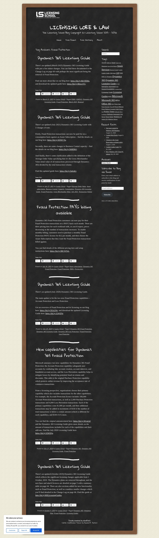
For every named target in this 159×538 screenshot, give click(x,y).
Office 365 (106, 103)
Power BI (112, 107)
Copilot (120, 70)
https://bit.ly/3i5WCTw (56, 140)
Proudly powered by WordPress (79, 520)
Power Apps (117, 104)
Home (59, 40)
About (99, 40)
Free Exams (71, 40)
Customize (12, 530)
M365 (110, 96)
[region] (24, 524)
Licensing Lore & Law (79, 27)
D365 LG (104, 76)
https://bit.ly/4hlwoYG (76, 84)
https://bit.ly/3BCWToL (59, 251)
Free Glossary (86, 40)
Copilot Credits (105, 73)
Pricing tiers (79, 269)
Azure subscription (76, 266)
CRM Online (113, 73)
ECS (119, 84)
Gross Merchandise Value (61, 192)
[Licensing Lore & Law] (79, 16)
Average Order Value (79, 186)
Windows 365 (105, 119)
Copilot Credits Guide (112, 147)
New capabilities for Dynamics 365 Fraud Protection (64, 352)
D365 (73, 99)
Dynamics (109, 76)
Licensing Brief (118, 89)
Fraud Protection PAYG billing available (64, 210)
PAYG (72, 269)
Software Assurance (113, 114)
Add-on (109, 63)
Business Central (51, 189)
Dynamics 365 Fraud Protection (81, 329)
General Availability (108, 89)
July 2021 (74, 192)
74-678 (104, 63)
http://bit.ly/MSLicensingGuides (48, 495)
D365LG (79, 99)
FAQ (117, 86)
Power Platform (119, 107)
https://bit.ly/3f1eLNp (49, 310)
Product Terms (109, 112)
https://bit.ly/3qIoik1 (68, 171)
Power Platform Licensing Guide (110, 109)
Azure (113, 63)
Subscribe (107, 195)
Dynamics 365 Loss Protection (68, 332)
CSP (117, 73)
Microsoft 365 (108, 100)
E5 (116, 84)
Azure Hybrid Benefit (112, 66)
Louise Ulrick (60, 99)
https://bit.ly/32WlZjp (54, 313)
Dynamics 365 (76, 449)
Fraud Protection (62, 102)
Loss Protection (64, 334)
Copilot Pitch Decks (112, 135)
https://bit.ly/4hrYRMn (80, 81)
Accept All (36, 530)
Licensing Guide (107, 92)
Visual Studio (109, 117)
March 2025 (73, 102)
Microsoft (117, 96)
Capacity (61, 189)
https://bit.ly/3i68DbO (68, 149)
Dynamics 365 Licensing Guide (64, 58)
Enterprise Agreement (109, 86)
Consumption (69, 189)
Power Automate (106, 107)
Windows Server (113, 119)
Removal (81, 102)
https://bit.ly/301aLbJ (82, 421)
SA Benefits (117, 111)
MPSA (117, 100)
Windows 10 (118, 117)
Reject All (24, 530)
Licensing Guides (72, 513)
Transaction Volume (85, 192)
